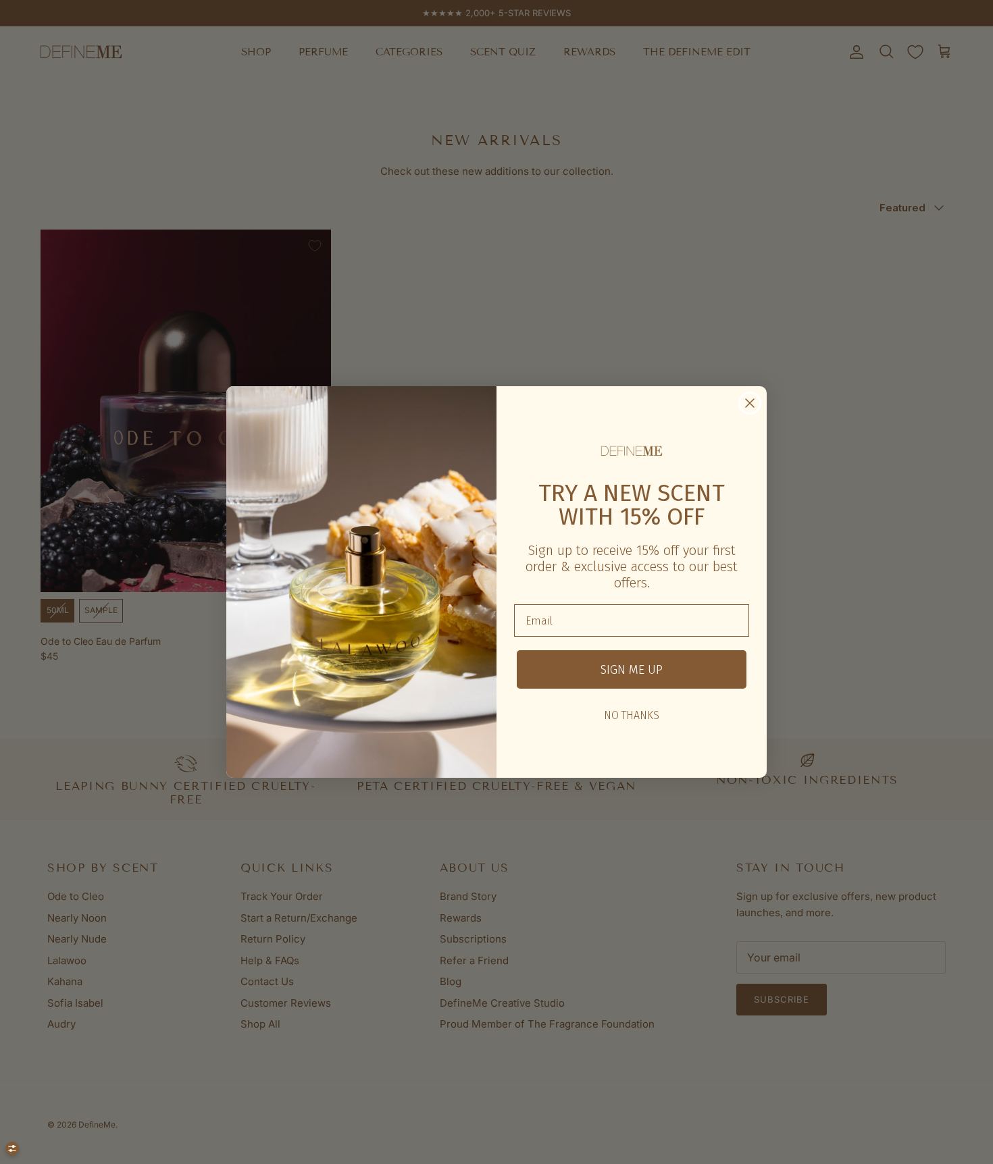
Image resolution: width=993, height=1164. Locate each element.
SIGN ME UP (632, 669)
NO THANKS (631, 715)
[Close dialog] (750, 403)
